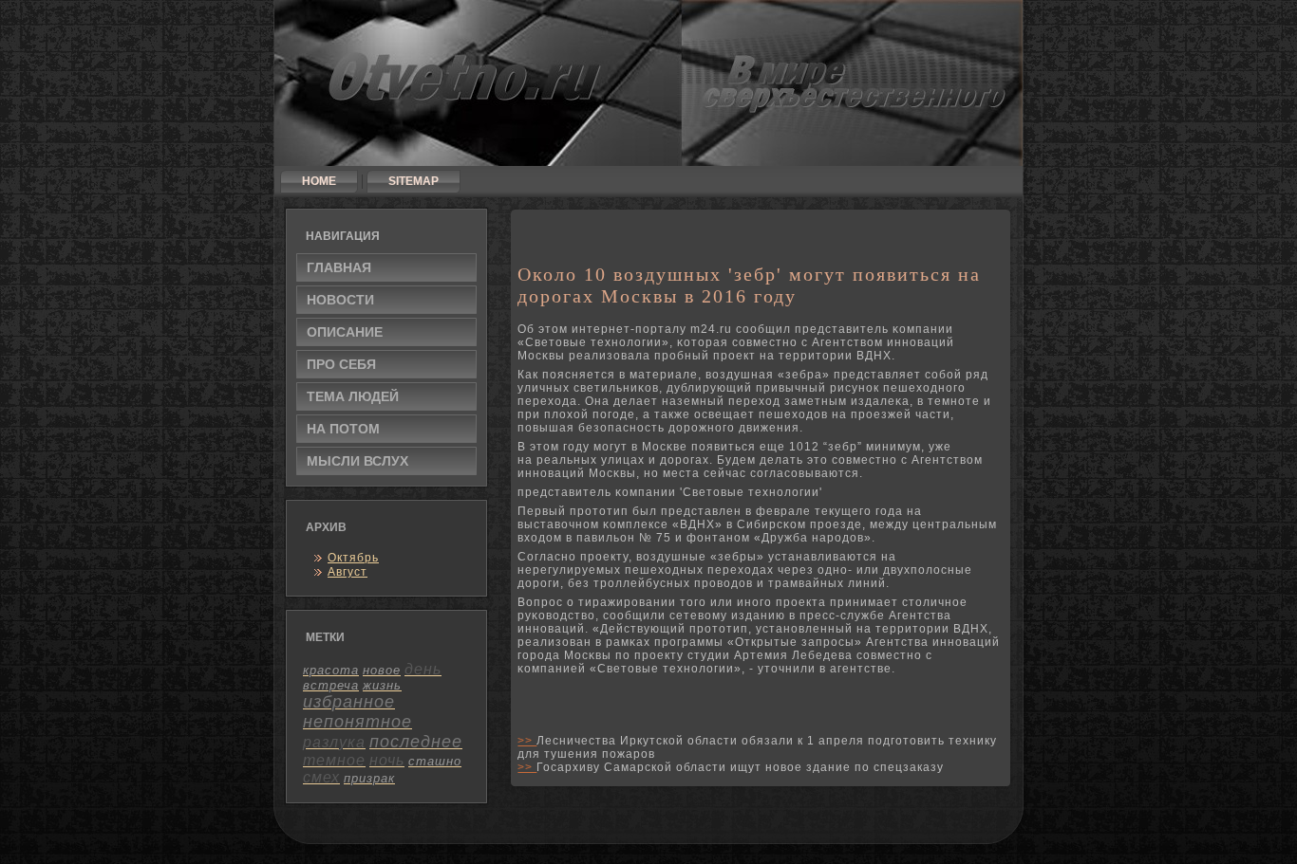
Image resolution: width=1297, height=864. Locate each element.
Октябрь (353, 557)
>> (526, 740)
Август (347, 572)
